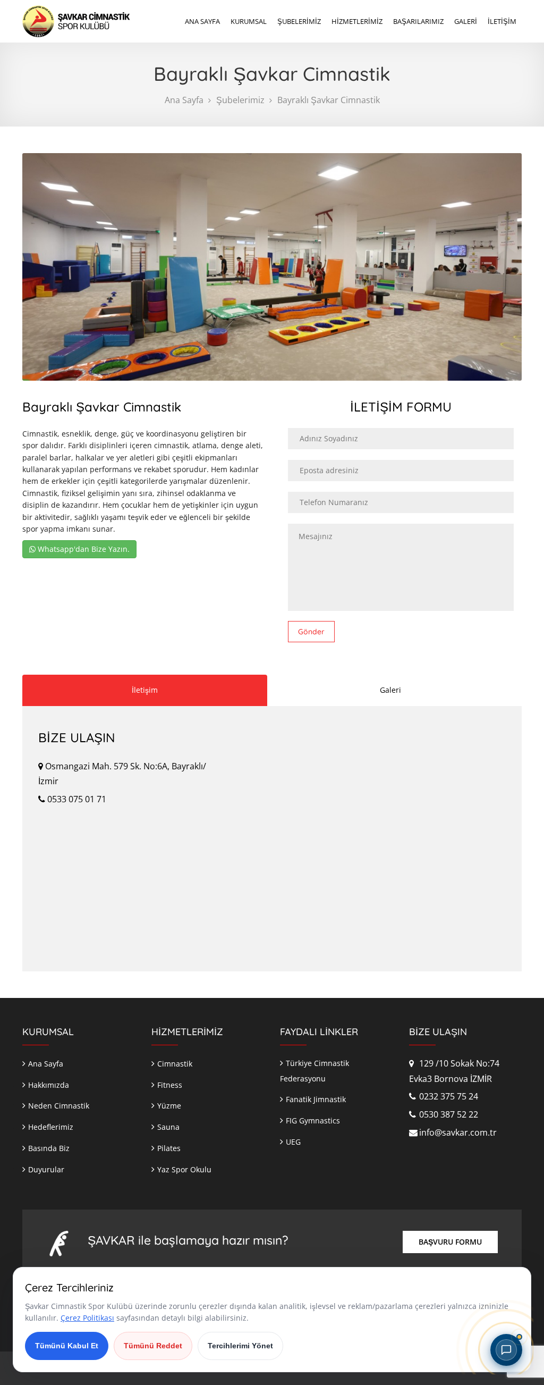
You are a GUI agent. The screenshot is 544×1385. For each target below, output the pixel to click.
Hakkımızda (48, 1085)
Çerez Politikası (87, 1318)
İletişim (145, 690)
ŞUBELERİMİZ (299, 21)
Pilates (169, 1148)
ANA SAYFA (202, 21)
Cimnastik (174, 1064)
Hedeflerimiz (50, 1127)
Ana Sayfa (184, 100)
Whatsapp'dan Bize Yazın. (83, 549)
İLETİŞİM (502, 21)
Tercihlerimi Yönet (240, 1345)
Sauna (168, 1127)
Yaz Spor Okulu (184, 1169)
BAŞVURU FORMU (450, 1242)
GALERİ (465, 21)
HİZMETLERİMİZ (357, 21)
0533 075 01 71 (75, 799)
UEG (293, 1142)
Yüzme (169, 1106)
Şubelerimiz (240, 100)
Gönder (311, 631)
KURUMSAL (249, 21)
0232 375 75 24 (447, 1096)
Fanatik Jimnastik (316, 1099)
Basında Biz (49, 1148)
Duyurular (46, 1169)
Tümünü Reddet (153, 1345)
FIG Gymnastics (313, 1120)
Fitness (169, 1085)
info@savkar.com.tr (457, 1132)
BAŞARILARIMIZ (418, 21)
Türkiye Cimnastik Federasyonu (314, 1071)
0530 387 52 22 (447, 1114)
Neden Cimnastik (58, 1106)
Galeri (390, 690)
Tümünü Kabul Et (66, 1345)
